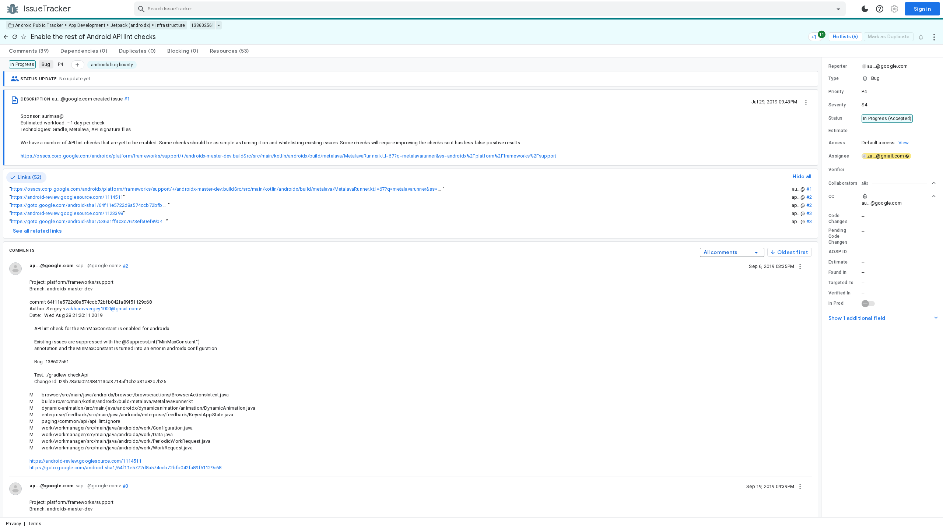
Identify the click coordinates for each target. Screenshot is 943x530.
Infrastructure (170, 25)
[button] (882, 78)
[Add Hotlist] (77, 64)
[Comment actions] (800, 266)
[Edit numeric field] (899, 131)
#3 (809, 213)
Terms (35, 523)
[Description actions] (806, 101)
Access (836, 142)
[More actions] (934, 37)
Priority (836, 91)
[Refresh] (14, 36)
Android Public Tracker (39, 25)
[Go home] (5, 36)
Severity (837, 104)
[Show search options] (838, 8)
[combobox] (491, 8)
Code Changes (838, 218)
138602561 (202, 25)
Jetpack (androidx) (130, 25)
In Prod (836, 303)
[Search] (141, 8)
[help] (879, 8)
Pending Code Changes (838, 236)
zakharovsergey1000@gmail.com (102, 308)
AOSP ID (837, 251)
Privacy (13, 523)
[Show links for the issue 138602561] (218, 25)
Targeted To (840, 282)
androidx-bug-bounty (112, 64)
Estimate (838, 262)
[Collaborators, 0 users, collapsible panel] (899, 183)
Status (835, 118)
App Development (87, 25)
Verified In (839, 293)
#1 (127, 99)
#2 (809, 197)
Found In (837, 272)
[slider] (822, 287)
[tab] (29, 51)
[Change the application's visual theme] (865, 8)
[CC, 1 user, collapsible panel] (899, 196)
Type (833, 78)
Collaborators (843, 183)
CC (831, 196)
